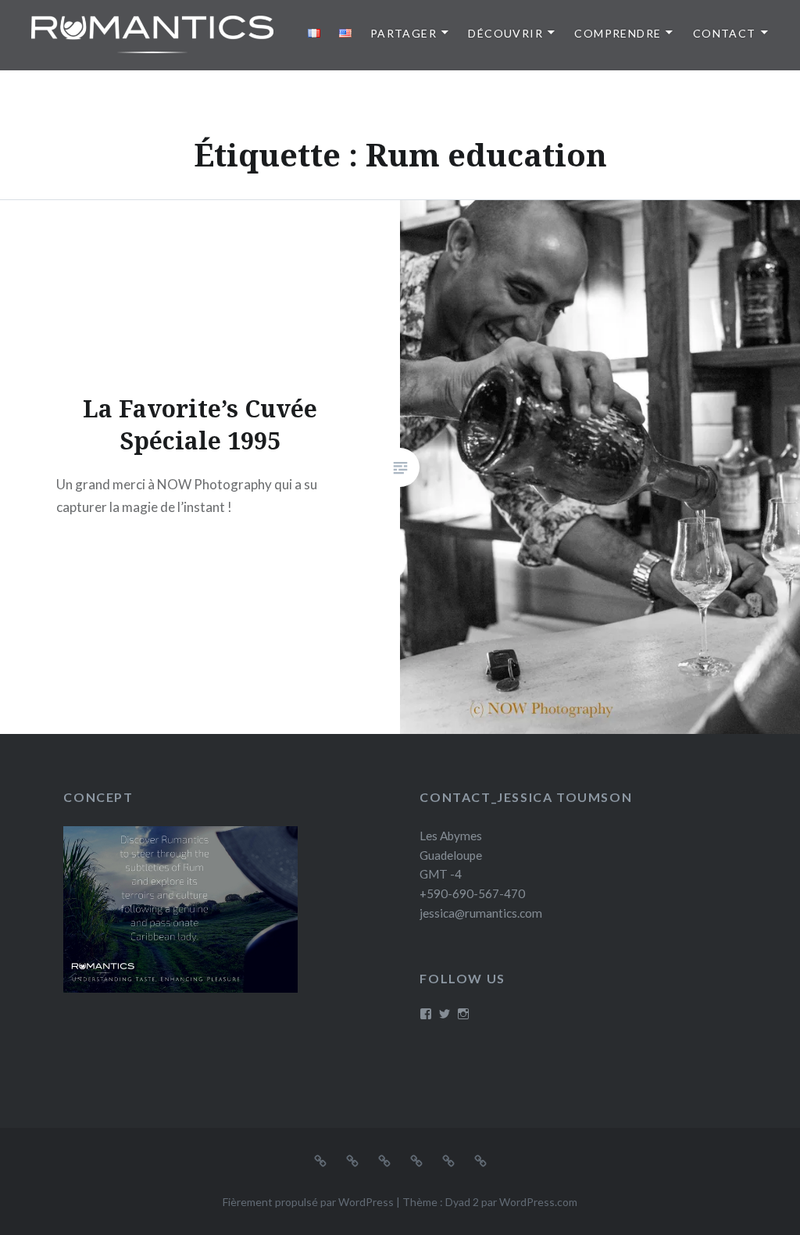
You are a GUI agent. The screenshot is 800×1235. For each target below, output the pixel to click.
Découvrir (505, 33)
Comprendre (617, 33)
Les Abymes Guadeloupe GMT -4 (451, 855)
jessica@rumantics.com (481, 913)
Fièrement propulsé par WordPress (308, 1201)
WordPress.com (538, 1201)
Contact (724, 33)
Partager (403, 33)
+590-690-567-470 (472, 893)
